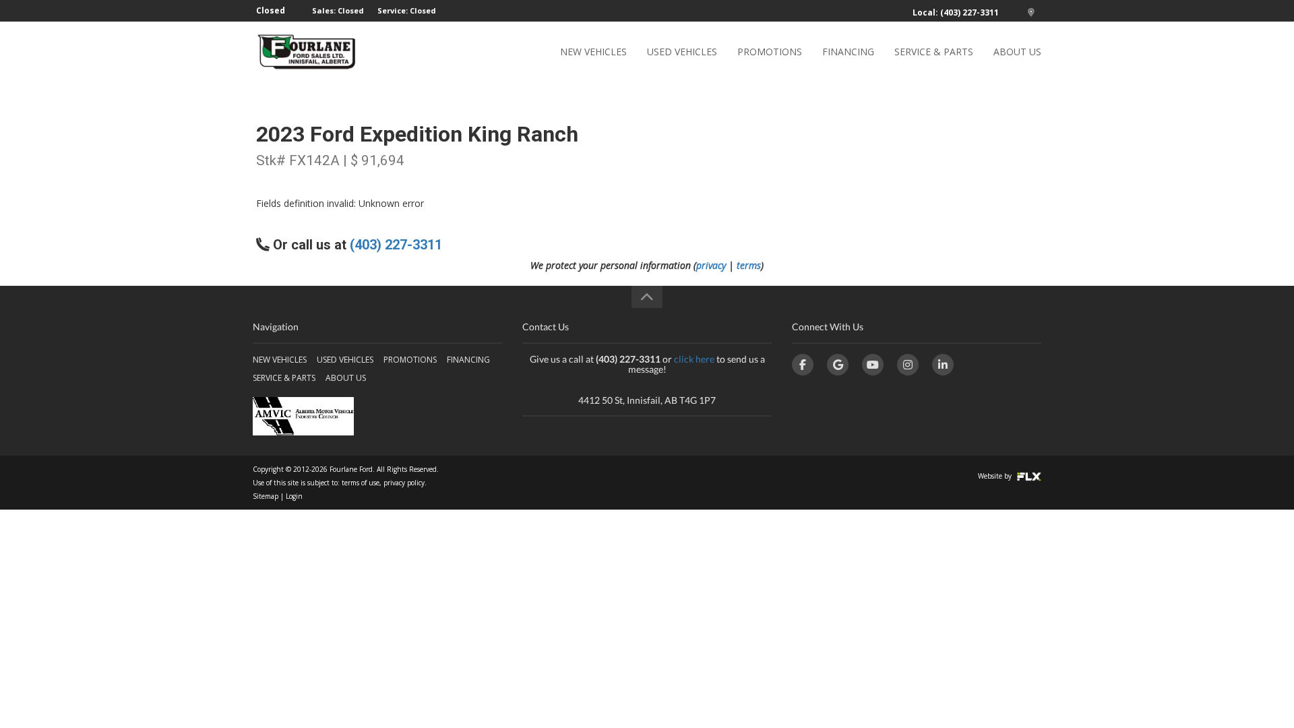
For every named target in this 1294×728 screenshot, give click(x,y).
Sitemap (265, 496)
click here (694, 359)
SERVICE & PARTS (933, 51)
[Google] (838, 364)
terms (749, 265)
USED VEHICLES (682, 51)
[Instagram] (908, 364)
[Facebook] (802, 364)
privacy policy (404, 482)
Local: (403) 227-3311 (956, 12)
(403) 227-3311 (396, 245)
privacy (711, 265)
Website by (996, 476)
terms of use (360, 482)
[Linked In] (943, 364)
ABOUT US (1017, 51)
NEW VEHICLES (593, 51)
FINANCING (848, 51)
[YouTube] (873, 364)
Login (294, 496)
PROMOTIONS (769, 51)
